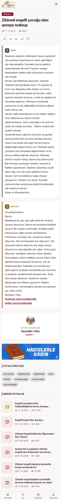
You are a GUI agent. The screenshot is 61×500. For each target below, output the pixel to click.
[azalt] (16, 39)
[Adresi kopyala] (10, 39)
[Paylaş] (4, 39)
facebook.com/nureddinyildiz (21, 299)
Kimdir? (29, 335)
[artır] (22, 39)
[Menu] (56, 4)
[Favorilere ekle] (28, 39)
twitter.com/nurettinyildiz (18, 303)
